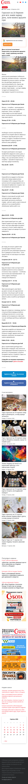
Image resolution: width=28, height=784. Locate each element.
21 (17, 732)
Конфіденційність (7, 779)
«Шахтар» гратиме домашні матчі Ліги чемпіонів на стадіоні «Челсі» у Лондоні (14, 564)
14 (17, 730)
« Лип (5, 741)
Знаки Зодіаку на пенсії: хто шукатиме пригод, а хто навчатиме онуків (12, 465)
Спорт (3, 560)
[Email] (18, 2)
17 (4, 732)
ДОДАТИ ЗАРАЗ (7, 44)
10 (4, 730)
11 (7, 730)
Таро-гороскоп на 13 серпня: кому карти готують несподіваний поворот (14, 491)
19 (10, 732)
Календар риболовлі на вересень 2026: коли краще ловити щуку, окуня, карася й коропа (14, 711)
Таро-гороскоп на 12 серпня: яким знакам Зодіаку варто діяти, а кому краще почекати (14, 516)
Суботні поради (12, 571)
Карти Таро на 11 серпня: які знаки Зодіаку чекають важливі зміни (13, 542)
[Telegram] (25, 2)
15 (20, 730)
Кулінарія (4, 571)
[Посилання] (5, 2)
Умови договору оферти (9, 777)
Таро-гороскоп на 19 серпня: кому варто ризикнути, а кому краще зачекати (14, 414)
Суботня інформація (12, 560)
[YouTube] (20, 2)
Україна (19, 571)
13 (14, 730)
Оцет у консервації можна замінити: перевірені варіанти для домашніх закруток (13, 575)
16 (23, 730)
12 (10, 730)
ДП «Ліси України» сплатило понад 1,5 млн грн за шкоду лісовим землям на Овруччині (13, 586)
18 (7, 732)
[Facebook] (23, 2)
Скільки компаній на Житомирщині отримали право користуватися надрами (14, 706)
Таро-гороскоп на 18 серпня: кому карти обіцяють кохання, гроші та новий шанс (14, 440)
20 (14, 732)
